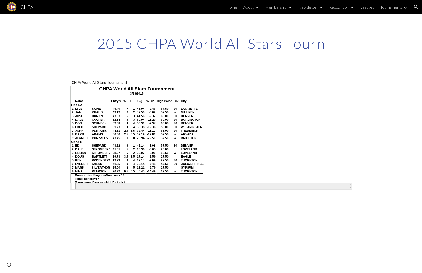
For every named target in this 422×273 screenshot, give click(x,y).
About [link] (248, 7)
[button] (416, 7)
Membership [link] (276, 7)
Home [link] (231, 7)
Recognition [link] (339, 7)
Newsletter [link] (308, 7)
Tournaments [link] (391, 7)
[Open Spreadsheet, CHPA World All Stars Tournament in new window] (342, 85)
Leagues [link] (367, 7)
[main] (211, 43)
